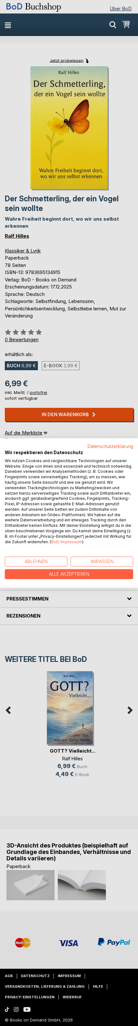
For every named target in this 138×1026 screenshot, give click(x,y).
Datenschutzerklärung (110, 446)
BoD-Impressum (66, 541)
